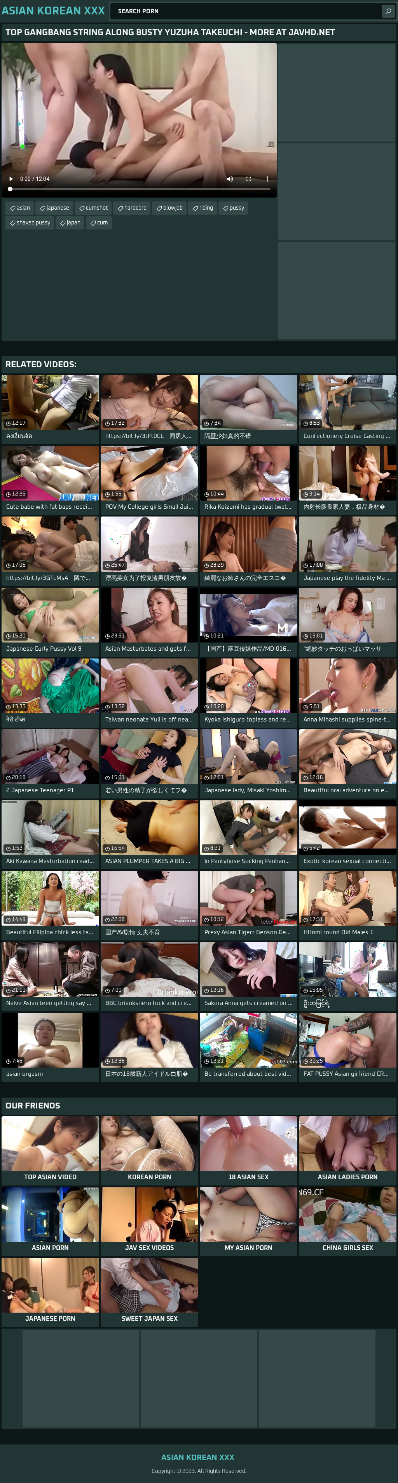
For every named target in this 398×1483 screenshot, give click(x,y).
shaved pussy (33, 223)
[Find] (388, 11)
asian (23, 208)
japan (73, 223)
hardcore (135, 208)
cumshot (97, 208)
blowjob (173, 208)
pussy (237, 208)
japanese (58, 208)
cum (102, 223)
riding (206, 208)
